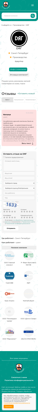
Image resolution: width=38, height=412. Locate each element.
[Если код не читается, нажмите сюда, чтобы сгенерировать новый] (11, 204)
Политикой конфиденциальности (17, 403)
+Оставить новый (26, 93)
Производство (18, 25)
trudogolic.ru (6, 25)
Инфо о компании (18, 69)
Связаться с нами (19, 377)
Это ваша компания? (19, 75)
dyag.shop (19, 61)
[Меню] (32, 5)
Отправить (11, 228)
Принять (8, 406)
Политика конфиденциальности (19, 380)
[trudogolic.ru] (6, 5)
